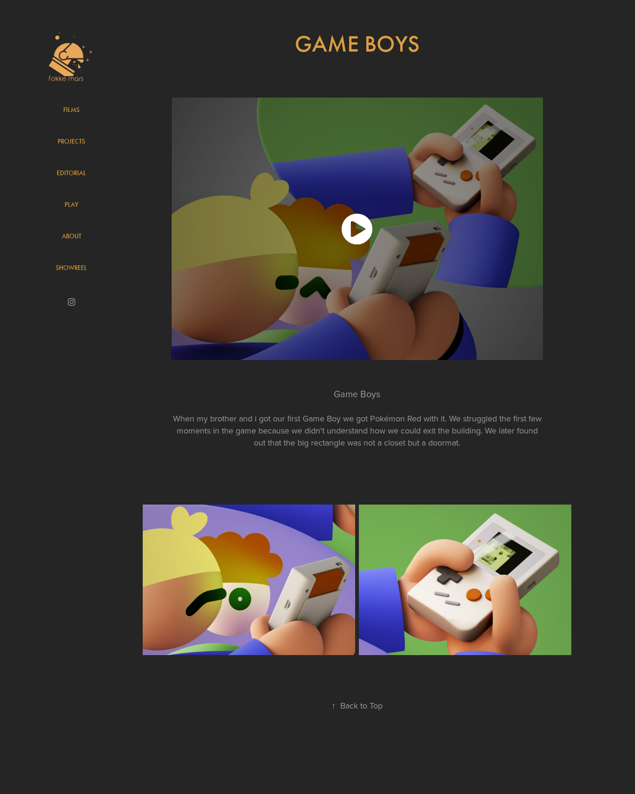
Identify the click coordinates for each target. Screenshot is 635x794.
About (71, 236)
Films (71, 110)
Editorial (71, 173)
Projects (71, 141)
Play (72, 205)
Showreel (71, 268)
